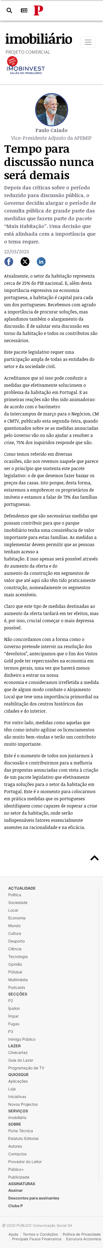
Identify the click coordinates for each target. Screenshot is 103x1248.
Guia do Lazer (20, 1060)
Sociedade (17, 902)
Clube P (15, 1205)
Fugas (13, 1023)
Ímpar (13, 1016)
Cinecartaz (18, 1052)
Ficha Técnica (20, 1130)
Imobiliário (17, 1117)
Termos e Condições (40, 1234)
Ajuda (13, 1234)
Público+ (16, 1169)
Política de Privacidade (82, 1234)
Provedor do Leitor (25, 1161)
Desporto (16, 941)
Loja (12, 1088)
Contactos (17, 1154)
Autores (15, 1146)
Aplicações (18, 1081)
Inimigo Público (21, 1039)
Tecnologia (18, 956)
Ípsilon (14, 1008)
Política (14, 894)
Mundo (14, 925)
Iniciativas (17, 1096)
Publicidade (18, 1177)
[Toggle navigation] (88, 42)
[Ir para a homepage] (38, 10)
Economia (17, 918)
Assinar (15, 1190)
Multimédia (18, 979)
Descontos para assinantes (33, 1198)
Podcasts (16, 987)
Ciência (14, 948)
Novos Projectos (23, 1104)
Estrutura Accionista (83, 1239)
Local (13, 910)
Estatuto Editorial (23, 1138)
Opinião (15, 964)
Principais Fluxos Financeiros (37, 1239)
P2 (10, 1000)
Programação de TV (26, 1068)
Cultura (14, 933)
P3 (10, 1031)
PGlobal (15, 972)
